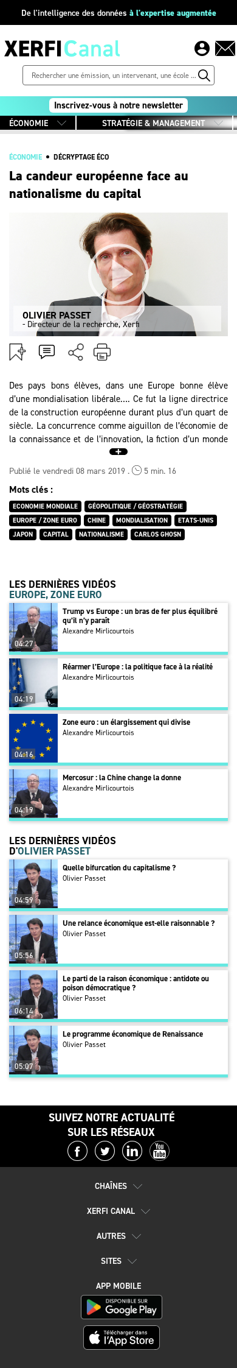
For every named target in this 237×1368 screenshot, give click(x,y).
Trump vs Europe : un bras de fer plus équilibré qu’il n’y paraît (140, 616)
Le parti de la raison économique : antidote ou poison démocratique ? (136, 983)
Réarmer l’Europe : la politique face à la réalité (138, 666)
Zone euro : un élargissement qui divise (126, 722)
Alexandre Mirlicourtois (98, 631)
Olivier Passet (84, 878)
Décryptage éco (81, 157)
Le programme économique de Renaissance (133, 1033)
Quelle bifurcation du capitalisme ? (119, 867)
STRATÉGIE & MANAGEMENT (153, 123)
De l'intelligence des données (118, 13)
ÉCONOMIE (28, 123)
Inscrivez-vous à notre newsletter (118, 105)
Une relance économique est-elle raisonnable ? (139, 923)
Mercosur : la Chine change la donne (122, 777)
